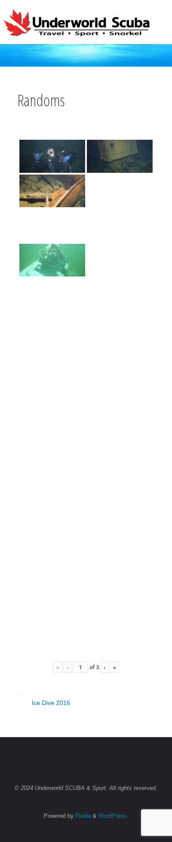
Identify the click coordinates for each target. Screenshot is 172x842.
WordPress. (113, 815)
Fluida (82, 815)
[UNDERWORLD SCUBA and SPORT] (77, 22)
